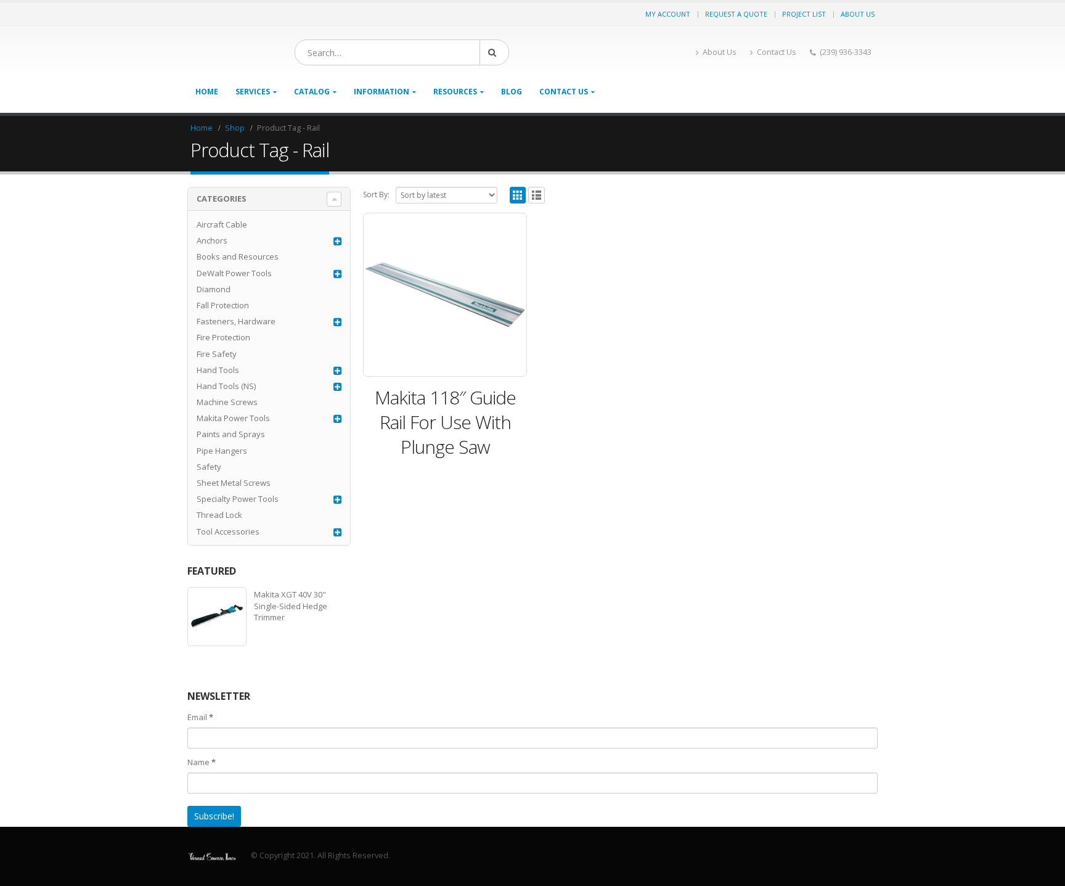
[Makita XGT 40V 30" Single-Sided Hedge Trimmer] (217, 616)
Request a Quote (736, 13)
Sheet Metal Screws (234, 482)
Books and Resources (238, 256)
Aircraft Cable (222, 224)
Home (206, 91)
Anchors (212, 240)
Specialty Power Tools (238, 498)
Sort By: (376, 194)
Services (252, 91)
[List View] (536, 195)
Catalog (312, 91)
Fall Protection (223, 305)
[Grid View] (518, 195)
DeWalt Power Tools (234, 273)
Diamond (214, 289)
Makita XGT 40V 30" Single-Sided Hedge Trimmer (290, 605)
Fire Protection (223, 337)
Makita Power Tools (233, 418)
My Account (667, 13)
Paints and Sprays (231, 434)
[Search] (494, 52)
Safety (209, 466)
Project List (804, 13)
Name (201, 762)
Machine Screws (227, 402)
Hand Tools (218, 369)
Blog (511, 91)
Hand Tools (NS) (226, 386)
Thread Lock (219, 514)
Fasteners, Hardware (236, 321)
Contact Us (776, 52)
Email (200, 717)
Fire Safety (217, 353)
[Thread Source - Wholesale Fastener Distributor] (212, 855)
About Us (858, 13)
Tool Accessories (228, 531)
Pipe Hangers (222, 450)
